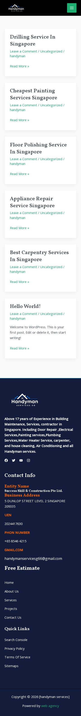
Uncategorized (51, 51)
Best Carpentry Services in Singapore (39, 256)
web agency (49, 705)
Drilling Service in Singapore (32, 40)
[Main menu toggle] (71, 8)
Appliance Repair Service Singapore (32, 202)
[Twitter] (13, 460)
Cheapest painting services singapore (33, 94)
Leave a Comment (23, 51)
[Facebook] (6, 460)
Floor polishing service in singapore (38, 148)
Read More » (19, 65)
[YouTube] (21, 460)
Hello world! (25, 306)
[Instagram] (28, 460)
